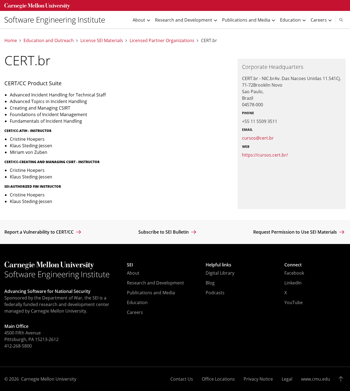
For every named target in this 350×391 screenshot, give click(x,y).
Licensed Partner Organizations (162, 40)
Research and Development (155, 283)
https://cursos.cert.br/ (265, 155)
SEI (130, 265)
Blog (210, 283)
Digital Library (220, 273)
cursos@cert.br (258, 138)
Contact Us (181, 379)
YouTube (293, 302)
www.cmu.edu (315, 379)
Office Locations (218, 379)
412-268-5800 (18, 346)
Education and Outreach (49, 40)
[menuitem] (56, 19)
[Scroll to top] (342, 379)
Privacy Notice (258, 379)
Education (137, 302)
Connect (293, 265)
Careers (135, 312)
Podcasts (215, 293)
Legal (287, 379)
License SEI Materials (101, 40)
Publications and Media (151, 293)
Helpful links (218, 265)
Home (10, 40)
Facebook (294, 273)
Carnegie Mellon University (48, 379)
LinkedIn (293, 283)
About (133, 273)
